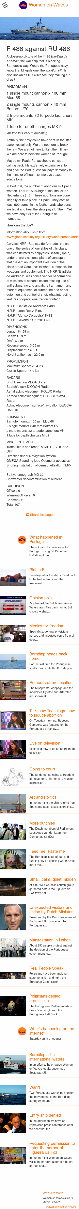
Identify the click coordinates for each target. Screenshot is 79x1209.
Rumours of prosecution (51, 682)
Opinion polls (40, 598)
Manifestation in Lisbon (50, 940)
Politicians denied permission (44, 998)
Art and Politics (43, 797)
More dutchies (42, 823)
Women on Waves (47, 4)
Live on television (44, 743)
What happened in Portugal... (45, 539)
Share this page (41, 514)
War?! (34, 1087)
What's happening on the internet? (51, 1030)
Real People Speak (46, 968)
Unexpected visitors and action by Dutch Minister (51, 909)
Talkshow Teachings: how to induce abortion (52, 712)
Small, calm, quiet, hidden (52, 879)
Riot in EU (38, 569)
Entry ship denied (45, 1115)
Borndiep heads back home (48, 656)
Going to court (42, 769)
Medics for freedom (46, 626)
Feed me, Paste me (47, 851)
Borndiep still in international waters (46, 1056)
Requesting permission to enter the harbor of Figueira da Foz (52, 1147)
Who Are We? (53, 1193)
